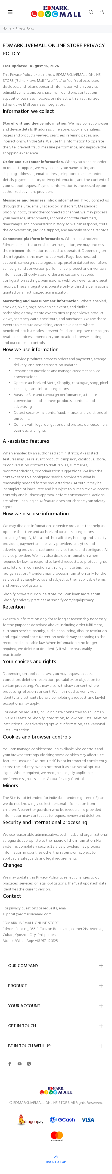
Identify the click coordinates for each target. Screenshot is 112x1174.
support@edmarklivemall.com (27, 914)
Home (7, 28)
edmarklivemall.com (19, 93)
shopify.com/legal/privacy (72, 600)
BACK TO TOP (56, 1162)
